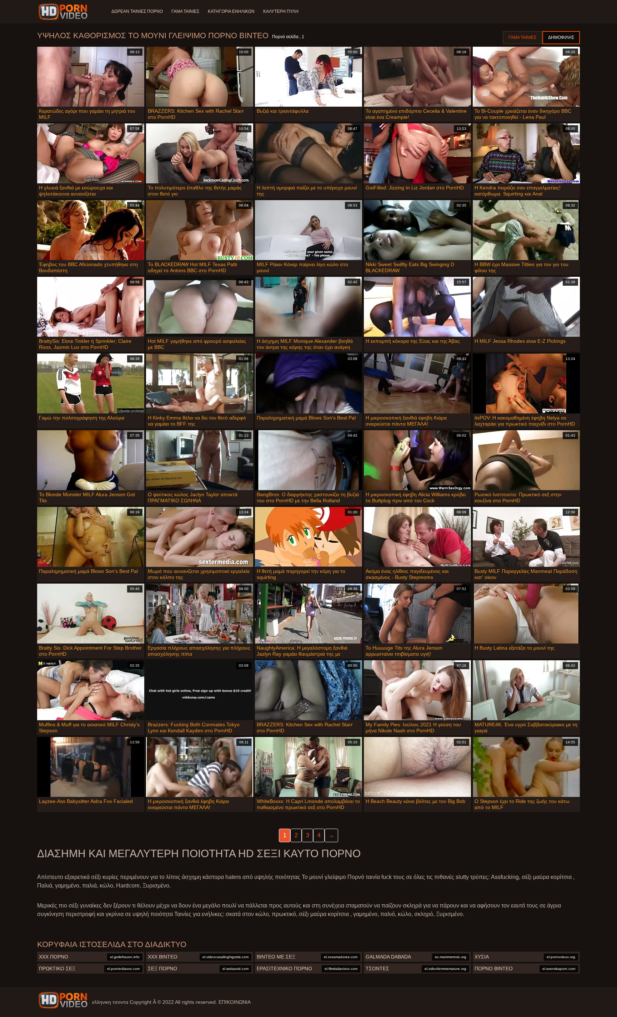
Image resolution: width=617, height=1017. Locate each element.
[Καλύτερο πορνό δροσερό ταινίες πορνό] (63, 1000)
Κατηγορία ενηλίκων (231, 11)
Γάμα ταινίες (185, 11)
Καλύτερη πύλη (281, 11)
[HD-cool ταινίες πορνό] (64, 11)
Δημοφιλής (561, 37)
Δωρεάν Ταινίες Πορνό (137, 11)
